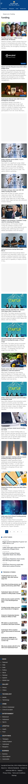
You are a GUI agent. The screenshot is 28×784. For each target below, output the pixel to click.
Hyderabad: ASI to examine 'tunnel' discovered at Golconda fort (10, 631)
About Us (4, 768)
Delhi (3, 667)
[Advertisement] (14, 127)
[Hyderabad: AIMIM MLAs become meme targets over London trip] (24, 639)
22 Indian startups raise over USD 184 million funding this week (12, 190)
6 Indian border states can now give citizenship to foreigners (10, 608)
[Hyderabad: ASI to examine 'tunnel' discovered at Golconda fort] (24, 631)
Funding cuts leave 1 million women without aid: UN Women (11, 38)
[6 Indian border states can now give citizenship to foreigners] (24, 608)
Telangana (11, 8)
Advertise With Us (11, 770)
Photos (4, 687)
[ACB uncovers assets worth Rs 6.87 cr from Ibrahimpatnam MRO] (24, 600)
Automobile (5, 759)
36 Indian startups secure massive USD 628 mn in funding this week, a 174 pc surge (13, 340)
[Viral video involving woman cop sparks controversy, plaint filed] (24, 585)
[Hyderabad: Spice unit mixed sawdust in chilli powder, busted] (24, 592)
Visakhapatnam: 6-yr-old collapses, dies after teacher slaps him (9, 577)
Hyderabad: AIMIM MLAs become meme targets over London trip (9, 639)
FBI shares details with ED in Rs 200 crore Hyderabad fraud (10, 646)
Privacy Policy (7, 773)
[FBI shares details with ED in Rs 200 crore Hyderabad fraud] (24, 647)
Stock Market (6, 756)
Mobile (4, 697)
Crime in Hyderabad (8, 707)
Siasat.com (6, 14)
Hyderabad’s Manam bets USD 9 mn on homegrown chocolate (12, 99)
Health (4, 729)
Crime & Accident (7, 709)
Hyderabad (4, 8)
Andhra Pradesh (7, 741)
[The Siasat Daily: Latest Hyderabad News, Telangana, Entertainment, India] (14, 3)
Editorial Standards (13, 768)
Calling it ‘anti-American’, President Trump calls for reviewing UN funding (13, 221)
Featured (5, 662)
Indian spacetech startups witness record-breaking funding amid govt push (14, 457)
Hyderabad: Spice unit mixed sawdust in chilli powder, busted (11, 592)
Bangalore (5, 746)
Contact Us (23, 768)
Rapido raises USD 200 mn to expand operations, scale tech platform (12, 369)
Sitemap (14, 775)
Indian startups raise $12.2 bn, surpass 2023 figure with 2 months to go (13, 310)
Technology (5, 700)
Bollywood (5, 717)
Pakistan (4, 675)
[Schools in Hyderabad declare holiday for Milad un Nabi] (24, 616)
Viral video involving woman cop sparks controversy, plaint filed (11, 584)
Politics (4, 670)
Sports (4, 722)
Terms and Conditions (18, 773)
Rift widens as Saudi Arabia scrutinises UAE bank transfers (10, 623)
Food (3, 731)
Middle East (23, 8)
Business (4, 754)
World (4, 672)
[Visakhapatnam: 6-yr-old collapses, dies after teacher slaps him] (24, 577)
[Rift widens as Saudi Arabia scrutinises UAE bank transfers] (24, 623)
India (17, 8)
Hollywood (5, 719)
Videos (4, 690)
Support (20, 770)
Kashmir (4, 677)
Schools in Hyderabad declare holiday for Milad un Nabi (10, 615)
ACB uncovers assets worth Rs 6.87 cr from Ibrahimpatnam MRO (10, 600)
